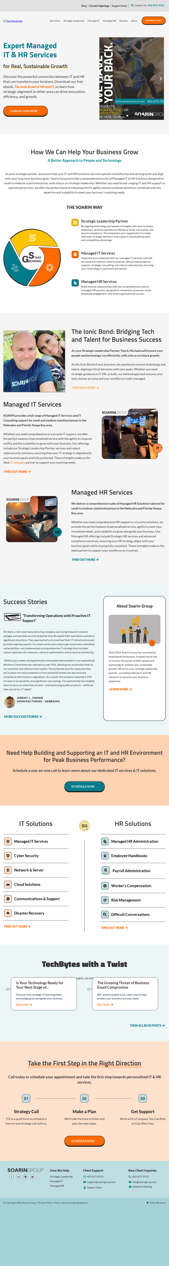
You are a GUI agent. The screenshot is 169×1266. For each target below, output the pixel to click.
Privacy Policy (45, 1202)
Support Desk (119, 5)
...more (24, 1005)
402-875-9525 (156, 5)
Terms (57, 1202)
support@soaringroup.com (101, 1181)
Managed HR (109, 20)
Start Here (55, 20)
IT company (17, 462)
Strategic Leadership (74, 20)
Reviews (123, 20)
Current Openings (99, 5)
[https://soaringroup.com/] (12, 20)
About (134, 20)
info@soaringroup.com (144, 1181)
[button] (43, 999)
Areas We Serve (158, 1202)
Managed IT (94, 20)
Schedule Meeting (142, 1186)
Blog (83, 5)
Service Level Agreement (74, 1202)
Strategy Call (154, 20)
